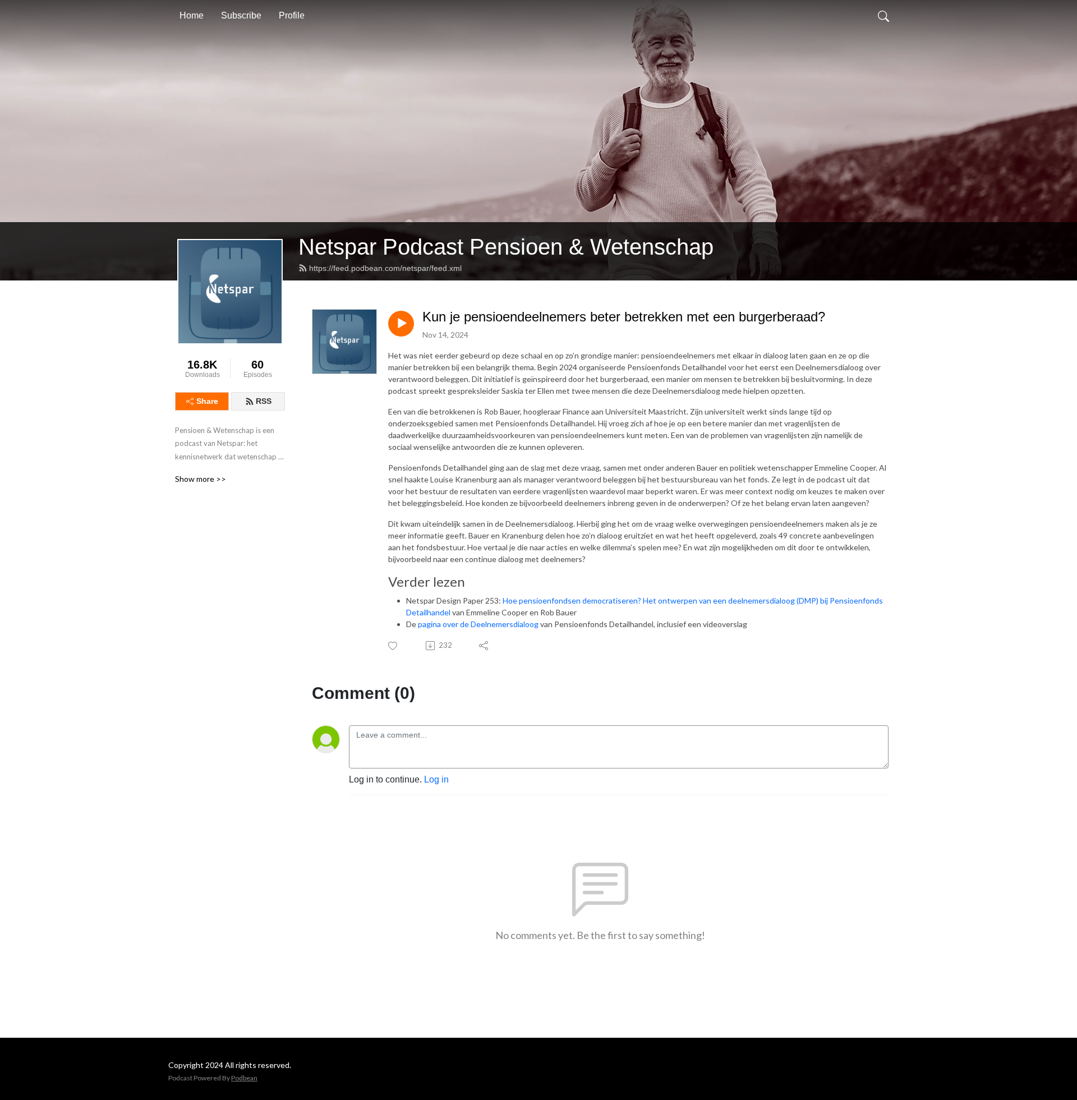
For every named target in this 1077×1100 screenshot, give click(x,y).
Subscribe (241, 15)
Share (207, 401)
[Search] (883, 15)
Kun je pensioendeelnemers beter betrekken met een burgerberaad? (623, 316)
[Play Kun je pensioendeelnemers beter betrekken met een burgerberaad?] (401, 324)
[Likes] (393, 646)
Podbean (244, 1078)
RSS (263, 401)
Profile (292, 15)
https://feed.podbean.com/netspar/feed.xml (385, 268)
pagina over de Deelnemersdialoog (478, 624)
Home (192, 15)
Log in (436, 779)
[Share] (484, 645)
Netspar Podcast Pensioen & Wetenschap (506, 246)
